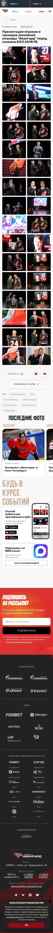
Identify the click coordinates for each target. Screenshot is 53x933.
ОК (26, 925)
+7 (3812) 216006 (28, 875)
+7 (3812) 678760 (43, 875)
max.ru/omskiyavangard (26, 563)
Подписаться (26, 630)
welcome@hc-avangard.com (26, 886)
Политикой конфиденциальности (19, 642)
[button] (15, 373)
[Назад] (5, 20)
